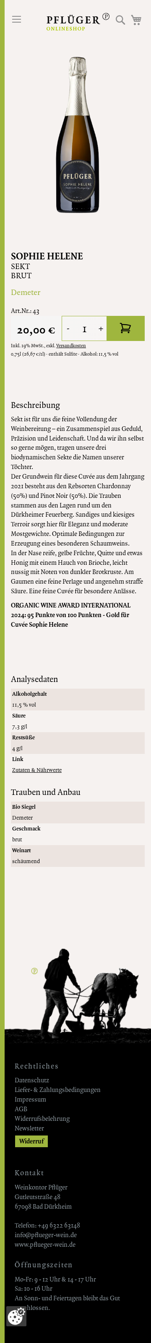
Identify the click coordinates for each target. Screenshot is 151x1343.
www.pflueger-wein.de (45, 1244)
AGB (21, 1109)
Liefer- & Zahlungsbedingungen (58, 1090)
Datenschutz (32, 1080)
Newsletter (29, 1128)
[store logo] (78, 22)
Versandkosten (71, 346)
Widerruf (31, 1141)
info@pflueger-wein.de (46, 1235)
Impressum (30, 1099)
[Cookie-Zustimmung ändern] (16, 1316)
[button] (120, 20)
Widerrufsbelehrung (42, 1119)
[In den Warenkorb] (126, 328)
